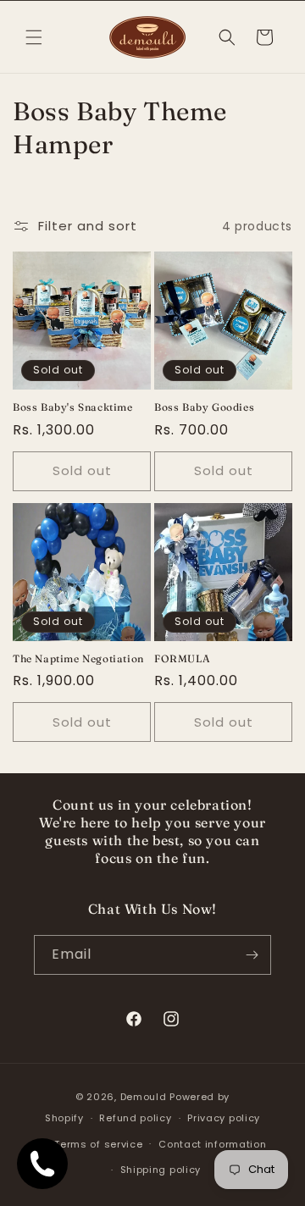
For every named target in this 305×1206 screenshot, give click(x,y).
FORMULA (182, 658)
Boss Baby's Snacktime (73, 407)
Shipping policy (161, 1169)
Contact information (212, 1144)
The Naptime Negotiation (78, 658)
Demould (143, 1097)
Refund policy (135, 1118)
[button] (34, 37)
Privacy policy (223, 1118)
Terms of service (98, 1144)
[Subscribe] (251, 955)
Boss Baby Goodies (204, 407)
